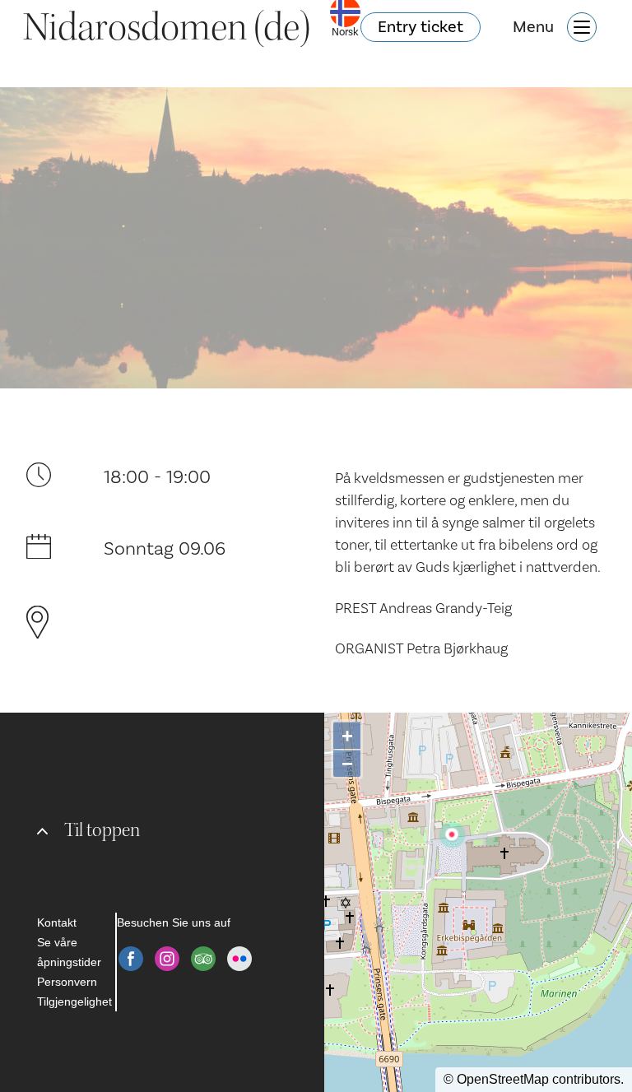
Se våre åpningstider (69, 952)
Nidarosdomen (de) (166, 27)
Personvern (67, 981)
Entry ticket (420, 27)
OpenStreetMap (503, 1079)
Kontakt (57, 922)
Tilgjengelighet (74, 1001)
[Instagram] (167, 959)
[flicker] (239, 959)
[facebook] (131, 959)
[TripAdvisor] (203, 959)
